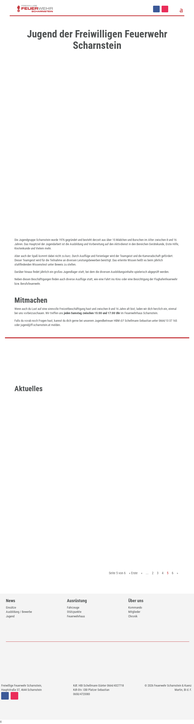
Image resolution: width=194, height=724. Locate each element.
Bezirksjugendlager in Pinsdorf (55, 419)
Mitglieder (134, 612)
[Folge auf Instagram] (165, 9)
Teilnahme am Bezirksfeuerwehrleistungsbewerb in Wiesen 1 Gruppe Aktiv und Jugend (90, 475)
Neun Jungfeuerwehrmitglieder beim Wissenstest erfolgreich (90, 532)
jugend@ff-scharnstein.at (35, 325)
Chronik (132, 616)
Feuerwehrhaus (76, 616)
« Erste (133, 573)
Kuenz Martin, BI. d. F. (36, 427)
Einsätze (11, 607)
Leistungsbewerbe (86, 486)
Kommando (135, 607)
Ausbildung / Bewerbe (19, 612)
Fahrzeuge (73, 607)
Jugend (72, 427)
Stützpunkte (74, 612)
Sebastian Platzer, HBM (37, 539)
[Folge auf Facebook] (156, 9)
